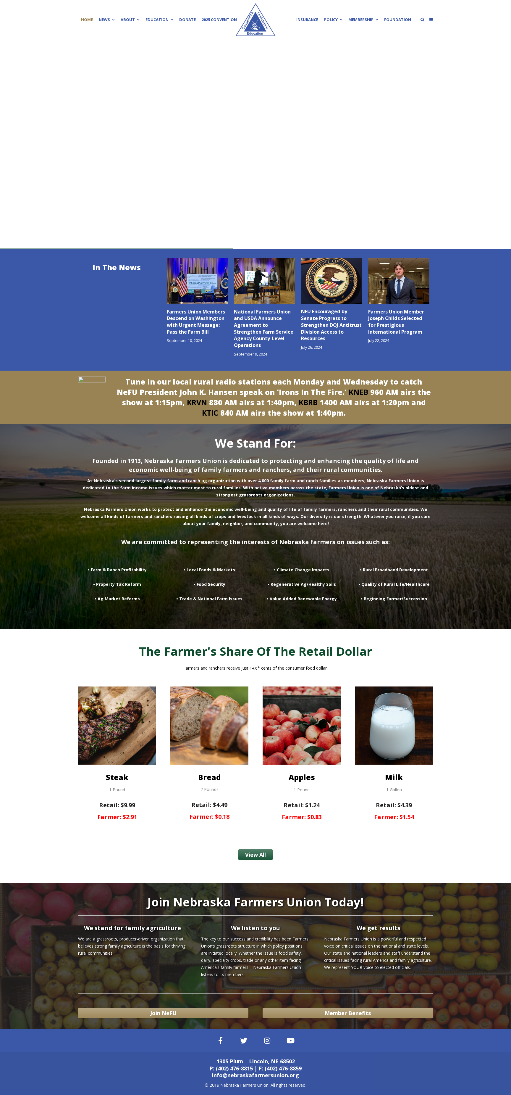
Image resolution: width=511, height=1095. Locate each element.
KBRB (308, 402)
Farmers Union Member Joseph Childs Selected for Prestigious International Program (396, 321)
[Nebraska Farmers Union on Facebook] (220, 1040)
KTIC (210, 413)
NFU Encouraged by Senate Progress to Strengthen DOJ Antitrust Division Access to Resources (331, 325)
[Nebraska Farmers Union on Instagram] (267, 1040)
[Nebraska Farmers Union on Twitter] (244, 1040)
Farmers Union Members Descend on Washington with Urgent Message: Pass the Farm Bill (196, 321)
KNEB (358, 392)
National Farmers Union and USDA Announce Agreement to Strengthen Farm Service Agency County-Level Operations (263, 328)
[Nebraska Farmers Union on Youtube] (290, 1040)
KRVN (197, 402)
